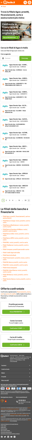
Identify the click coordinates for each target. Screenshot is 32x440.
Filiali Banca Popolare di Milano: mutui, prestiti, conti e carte (15, 230)
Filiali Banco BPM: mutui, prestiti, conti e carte (16, 239)
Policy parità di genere (5, 430)
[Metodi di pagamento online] (16, 388)
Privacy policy (3, 425)
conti (2, 294)
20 (25, 200)
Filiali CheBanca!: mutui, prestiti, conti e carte (15, 246)
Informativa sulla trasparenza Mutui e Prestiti (10, 433)
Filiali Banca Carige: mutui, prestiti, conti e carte (16, 221)
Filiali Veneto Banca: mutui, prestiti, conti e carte (16, 279)
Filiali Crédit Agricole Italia (11, 252)
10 (19, 200)
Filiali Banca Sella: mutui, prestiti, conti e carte (16, 234)
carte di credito (11, 294)
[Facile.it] (9, 3)
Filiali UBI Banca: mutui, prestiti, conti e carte (15, 275)
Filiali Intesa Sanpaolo (10, 268)
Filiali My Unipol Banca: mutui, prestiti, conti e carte (15, 271)
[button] (1, 2)
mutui (29, 292)
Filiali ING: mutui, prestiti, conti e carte (15, 265)
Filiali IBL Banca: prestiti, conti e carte (15, 262)
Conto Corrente (16, 321)
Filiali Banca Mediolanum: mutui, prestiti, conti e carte (16, 226)
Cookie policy (3, 427)
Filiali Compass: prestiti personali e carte (16, 249)
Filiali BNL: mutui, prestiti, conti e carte (15, 242)
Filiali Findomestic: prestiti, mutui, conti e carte (16, 258)
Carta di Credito (16, 337)
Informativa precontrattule (6, 432)
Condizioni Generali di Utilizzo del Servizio (9, 424)
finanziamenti (21, 292)
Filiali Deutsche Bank (9, 255)
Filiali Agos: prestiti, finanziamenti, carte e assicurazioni (16, 217)
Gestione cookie (4, 428)
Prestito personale (16, 304)
